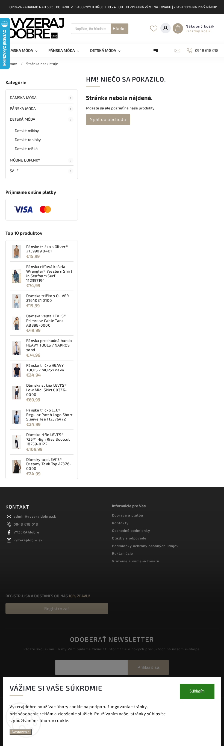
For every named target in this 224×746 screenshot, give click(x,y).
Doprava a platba (127, 515)
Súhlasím (197, 691)
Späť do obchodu (108, 119)
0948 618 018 (26, 524)
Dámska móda (23, 97)
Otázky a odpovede (129, 538)
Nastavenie (21, 732)
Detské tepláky (28, 139)
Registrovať (56, 608)
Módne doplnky (25, 160)
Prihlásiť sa (148, 667)
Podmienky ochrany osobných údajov (145, 546)
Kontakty (120, 523)
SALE (14, 170)
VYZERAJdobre (26, 532)
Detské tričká (26, 148)
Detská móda (22, 119)
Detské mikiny (27, 130)
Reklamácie (122, 553)
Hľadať (119, 28)
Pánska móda (23, 108)
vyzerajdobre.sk (28, 540)
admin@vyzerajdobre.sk (35, 516)
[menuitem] (24, 50)
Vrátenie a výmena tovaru (135, 561)
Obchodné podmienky (131, 530)
